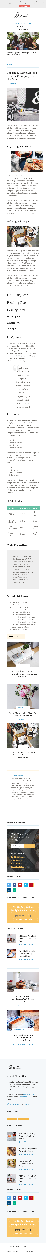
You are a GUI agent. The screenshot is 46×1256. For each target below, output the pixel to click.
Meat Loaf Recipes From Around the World (28, 1150)
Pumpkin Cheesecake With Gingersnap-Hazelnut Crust (27, 953)
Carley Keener (17, 776)
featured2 (23, 1119)
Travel (23, 746)
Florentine (23, 1097)
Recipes (16, 1252)
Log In (18, 26)
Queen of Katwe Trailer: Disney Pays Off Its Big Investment (23, 714)
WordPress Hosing (14, 1104)
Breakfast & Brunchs (18, 857)
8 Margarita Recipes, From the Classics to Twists (27, 1136)
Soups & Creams (17, 860)
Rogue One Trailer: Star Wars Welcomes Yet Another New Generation (23, 755)
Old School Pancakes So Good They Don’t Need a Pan (28, 938)
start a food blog (29, 1094)
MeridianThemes (13, 1248)
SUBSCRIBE (25, 6)
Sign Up (27, 26)
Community (23, 666)
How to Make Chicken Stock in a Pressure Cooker (27, 1163)
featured (12, 1119)
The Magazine (27, 1252)
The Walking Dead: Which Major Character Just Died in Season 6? (21, 54)
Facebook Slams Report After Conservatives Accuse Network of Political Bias (23, 674)
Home (9, 1252)
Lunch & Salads (16, 863)
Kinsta (26, 1104)
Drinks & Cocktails (17, 867)
